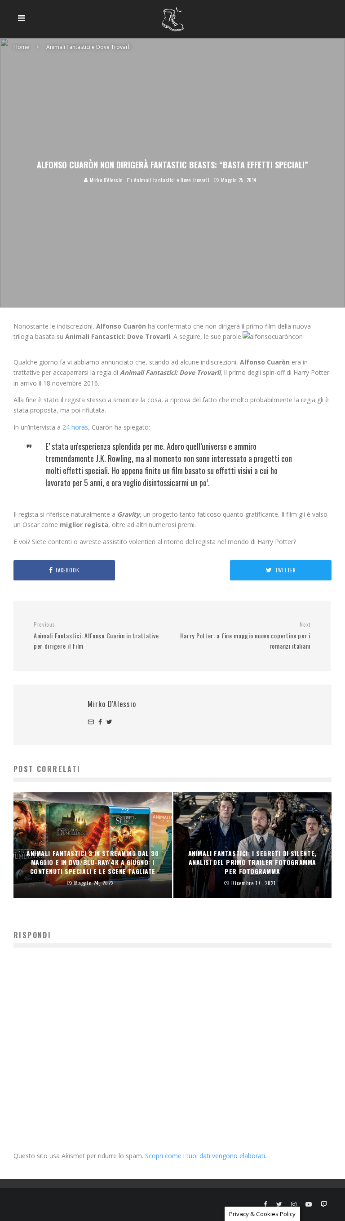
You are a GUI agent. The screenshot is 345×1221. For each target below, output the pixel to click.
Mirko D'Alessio (105, 180)
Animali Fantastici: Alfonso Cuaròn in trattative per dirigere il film (96, 635)
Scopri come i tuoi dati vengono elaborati (205, 1155)
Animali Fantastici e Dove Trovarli (171, 180)
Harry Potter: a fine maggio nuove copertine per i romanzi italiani (245, 635)
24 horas (75, 427)
